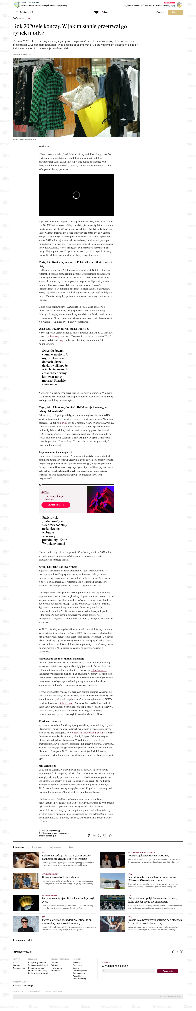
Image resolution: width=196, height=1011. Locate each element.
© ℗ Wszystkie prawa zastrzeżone (54, 833)
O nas (15, 963)
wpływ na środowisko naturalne (88, 732)
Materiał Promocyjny (49, 895)
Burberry (54, 336)
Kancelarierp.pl (79, 973)
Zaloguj (175, 12)
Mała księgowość (80, 971)
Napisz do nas (19, 968)
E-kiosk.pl (77, 963)
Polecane (37, 847)
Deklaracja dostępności (38, 973)
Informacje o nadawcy (37, 971)
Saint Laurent (66, 703)
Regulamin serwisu (36, 968)
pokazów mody (99, 670)
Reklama (54, 963)
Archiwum (55, 971)
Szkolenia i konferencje (23, 986)
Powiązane (18, 847)
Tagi (71, 847)
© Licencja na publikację (49, 831)
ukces (105, 12)
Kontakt (16, 965)
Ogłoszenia (56, 965)
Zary (61, 340)
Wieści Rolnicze (79, 976)
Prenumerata (56, 968)
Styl (29, 18)
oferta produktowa (54, 991)
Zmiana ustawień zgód (38, 965)
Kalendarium (35, 991)
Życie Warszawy (79, 979)
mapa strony (18, 991)
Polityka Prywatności (37, 963)
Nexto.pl (76, 968)
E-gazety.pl (77, 965)
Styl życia (22, 18)
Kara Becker (44, 146)
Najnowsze (55, 847)
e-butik (63, 422)
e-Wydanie (160, 12)
